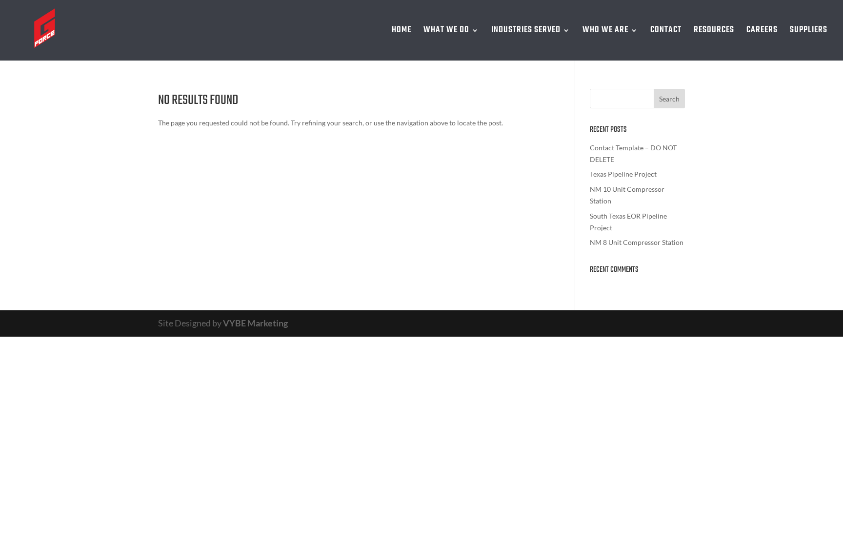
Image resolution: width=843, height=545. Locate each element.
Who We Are (605, 32)
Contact (666, 32)
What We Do (446, 32)
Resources (714, 32)
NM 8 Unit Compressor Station (636, 242)
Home (401, 32)
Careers (762, 32)
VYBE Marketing (255, 323)
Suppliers (808, 32)
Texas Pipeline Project (623, 174)
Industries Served (526, 32)
